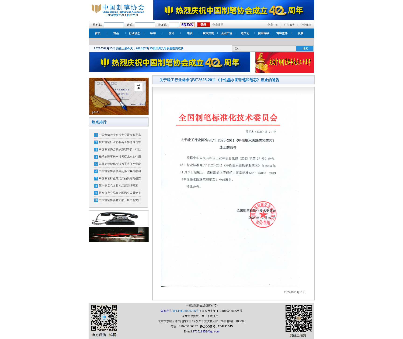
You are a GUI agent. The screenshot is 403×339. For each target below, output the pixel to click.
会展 (300, 33)
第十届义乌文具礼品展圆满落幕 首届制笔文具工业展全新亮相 (118, 186)
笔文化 (245, 33)
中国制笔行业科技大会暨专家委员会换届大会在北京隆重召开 (120, 135)
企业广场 (226, 33)
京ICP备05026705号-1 (187, 311)
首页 (98, 33)
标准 (153, 33)
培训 (190, 33)
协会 (116, 33)
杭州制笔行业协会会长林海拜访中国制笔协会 (120, 143)
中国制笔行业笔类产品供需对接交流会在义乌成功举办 (120, 179)
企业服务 (306, 24)
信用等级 (263, 33)
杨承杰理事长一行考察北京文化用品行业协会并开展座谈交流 (120, 157)
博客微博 (282, 33)
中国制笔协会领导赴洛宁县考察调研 (120, 172)
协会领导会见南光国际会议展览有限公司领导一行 (120, 193)
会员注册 (217, 24)
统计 (171, 33)
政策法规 (208, 33)
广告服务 (289, 24)
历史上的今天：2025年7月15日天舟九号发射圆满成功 (150, 48)
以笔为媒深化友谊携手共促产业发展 (120, 164)
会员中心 (272, 24)
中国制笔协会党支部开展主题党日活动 (120, 201)
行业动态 (134, 33)
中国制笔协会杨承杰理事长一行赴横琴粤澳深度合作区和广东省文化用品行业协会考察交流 (120, 150)
